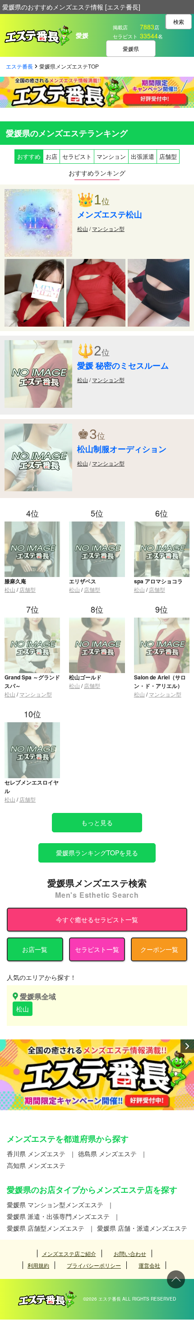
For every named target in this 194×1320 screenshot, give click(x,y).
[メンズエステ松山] (38, 193)
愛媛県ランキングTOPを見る (97, 852)
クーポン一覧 (159, 949)
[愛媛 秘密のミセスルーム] (38, 344)
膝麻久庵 (15, 581)
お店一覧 (34, 949)
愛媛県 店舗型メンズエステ (45, 1227)
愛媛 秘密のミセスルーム (123, 365)
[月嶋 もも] (96, 263)
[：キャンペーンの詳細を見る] (97, 1074)
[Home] (47, 1295)
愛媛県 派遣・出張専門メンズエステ (58, 1216)
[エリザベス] (97, 525)
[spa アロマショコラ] (161, 525)
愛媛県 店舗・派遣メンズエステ (142, 1227)
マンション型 (108, 228)
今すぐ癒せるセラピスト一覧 (97, 919)
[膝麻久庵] (32, 525)
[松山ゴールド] (97, 621)
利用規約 (38, 1265)
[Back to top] (176, 1279)
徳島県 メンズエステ (107, 1153)
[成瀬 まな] (158, 263)
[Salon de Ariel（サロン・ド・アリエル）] (161, 621)
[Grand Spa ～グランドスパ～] (32, 621)
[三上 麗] (34, 263)
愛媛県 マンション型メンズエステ (55, 1204)
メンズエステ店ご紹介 (69, 1253)
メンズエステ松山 (109, 214)
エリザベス (82, 581)
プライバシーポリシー (94, 1265)
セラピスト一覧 (97, 949)
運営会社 (149, 1265)
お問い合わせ (130, 1253)
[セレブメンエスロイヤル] (32, 726)
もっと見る (97, 822)
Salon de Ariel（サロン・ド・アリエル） (160, 681)
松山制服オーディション (121, 449)
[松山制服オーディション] (38, 428)
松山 (82, 228)
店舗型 (27, 589)
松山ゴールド (85, 677)
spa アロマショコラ (158, 581)
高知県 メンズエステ (36, 1165)
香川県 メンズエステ (36, 1153)
